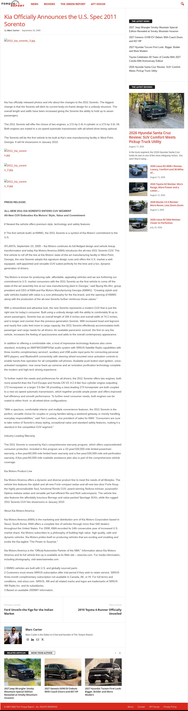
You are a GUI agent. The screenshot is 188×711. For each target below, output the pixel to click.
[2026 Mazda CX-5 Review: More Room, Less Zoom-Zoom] (138, 207)
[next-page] (120, 653)
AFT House (98, 4)
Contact (141, 706)
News (34, 4)
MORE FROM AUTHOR (41, 652)
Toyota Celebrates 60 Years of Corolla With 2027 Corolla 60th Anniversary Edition (155, 59)
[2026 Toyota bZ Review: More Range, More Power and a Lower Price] (138, 189)
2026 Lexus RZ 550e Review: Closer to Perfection (165, 221)
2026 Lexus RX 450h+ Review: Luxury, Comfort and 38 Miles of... (166, 169)
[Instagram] (28, 640)
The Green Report (73, 4)
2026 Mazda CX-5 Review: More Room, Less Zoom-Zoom (166, 203)
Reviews (49, 4)
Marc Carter (13, 30)
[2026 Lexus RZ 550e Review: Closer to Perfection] (138, 225)
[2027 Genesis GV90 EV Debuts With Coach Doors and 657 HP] (63, 672)
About (130, 706)
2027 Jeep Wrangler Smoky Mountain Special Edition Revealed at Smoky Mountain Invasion (20, 693)
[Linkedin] (32, 640)
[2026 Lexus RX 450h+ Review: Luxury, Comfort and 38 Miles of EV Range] (138, 171)
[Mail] (37, 640)
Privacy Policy (170, 706)
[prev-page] (115, 653)
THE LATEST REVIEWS (142, 87)
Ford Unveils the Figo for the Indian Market (28, 611)
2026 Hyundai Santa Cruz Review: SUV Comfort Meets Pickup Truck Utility (154, 69)
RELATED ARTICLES (16, 652)
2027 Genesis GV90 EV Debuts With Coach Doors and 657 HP (61, 690)
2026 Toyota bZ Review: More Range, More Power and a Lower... (166, 187)
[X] (42, 640)
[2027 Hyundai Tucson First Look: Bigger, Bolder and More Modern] (103, 672)
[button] (182, 4)
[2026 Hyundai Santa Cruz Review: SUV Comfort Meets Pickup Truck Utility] (156, 110)
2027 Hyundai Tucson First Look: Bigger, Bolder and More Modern (103, 691)
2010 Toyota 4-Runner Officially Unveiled (100, 611)
